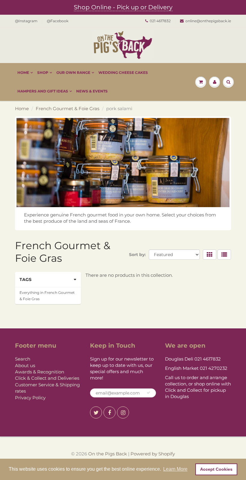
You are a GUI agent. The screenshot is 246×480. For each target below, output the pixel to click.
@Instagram (26, 21)
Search (22, 359)
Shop (42, 72)
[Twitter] (96, 412)
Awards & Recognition (39, 372)
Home (23, 72)
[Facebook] (110, 412)
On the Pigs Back (107, 454)
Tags (26, 279)
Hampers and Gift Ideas (42, 91)
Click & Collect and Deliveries (47, 378)
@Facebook (57, 21)
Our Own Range (73, 72)
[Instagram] (123, 412)
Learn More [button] (175, 469)
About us (25, 365)
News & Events (92, 91)
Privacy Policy (30, 397)
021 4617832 (160, 21)
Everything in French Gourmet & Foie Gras (47, 295)
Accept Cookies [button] (216, 469)
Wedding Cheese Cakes (123, 72)
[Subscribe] (148, 392)
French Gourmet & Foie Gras (67, 108)
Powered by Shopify (152, 454)
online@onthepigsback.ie (208, 21)
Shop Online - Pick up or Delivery (123, 7)
